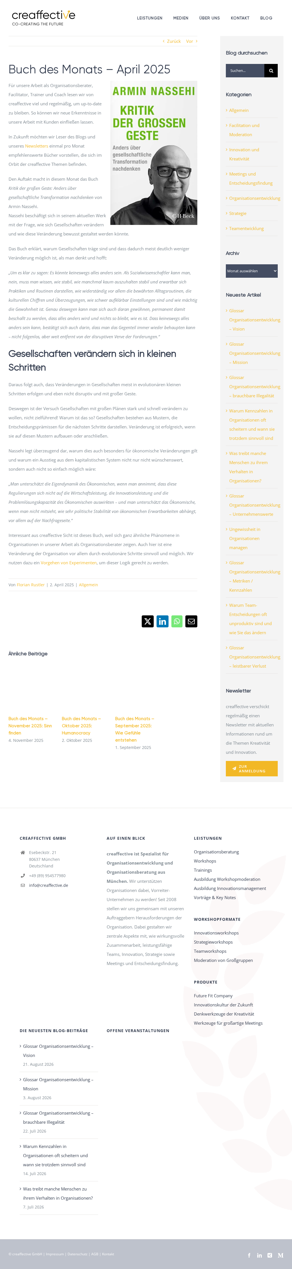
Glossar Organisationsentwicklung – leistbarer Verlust (254, 657)
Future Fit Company (213, 995)
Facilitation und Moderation (244, 129)
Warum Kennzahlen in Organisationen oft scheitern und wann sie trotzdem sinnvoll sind (55, 1155)
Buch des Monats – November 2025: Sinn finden (30, 726)
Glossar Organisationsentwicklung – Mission (254, 353)
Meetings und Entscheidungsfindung (251, 178)
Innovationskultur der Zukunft (223, 1005)
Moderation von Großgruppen (223, 960)
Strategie (237, 213)
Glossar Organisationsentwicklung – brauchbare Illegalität (254, 386)
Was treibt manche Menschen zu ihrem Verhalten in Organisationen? (58, 1193)
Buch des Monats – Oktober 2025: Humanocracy (81, 726)
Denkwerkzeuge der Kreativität (224, 1014)
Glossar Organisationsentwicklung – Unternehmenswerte (254, 505)
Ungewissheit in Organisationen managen (244, 538)
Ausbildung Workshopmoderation (227, 879)
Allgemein (88, 584)
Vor (189, 41)
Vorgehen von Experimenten (69, 562)
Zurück (174, 41)
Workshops (205, 861)
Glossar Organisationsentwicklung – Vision (254, 320)
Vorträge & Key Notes (215, 897)
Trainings (203, 870)
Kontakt (108, 1254)
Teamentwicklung (246, 228)
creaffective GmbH (27, 1254)
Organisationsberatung (216, 852)
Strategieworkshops (213, 942)
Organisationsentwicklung (252, 198)
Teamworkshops (210, 951)
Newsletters (36, 146)
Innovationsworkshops (216, 933)
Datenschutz (78, 1254)
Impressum (55, 1254)
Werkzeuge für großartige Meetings (228, 1023)
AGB (94, 1254)
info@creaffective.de (48, 885)
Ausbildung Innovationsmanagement (230, 888)
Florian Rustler (31, 584)
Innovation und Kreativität (244, 154)
